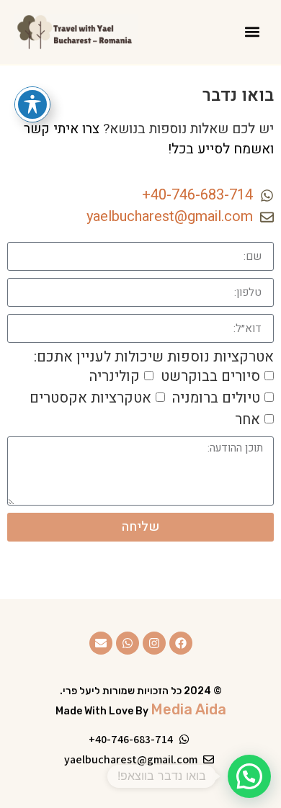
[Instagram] (154, 643)
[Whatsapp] (127, 643)
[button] (252, 32)
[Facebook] (180, 643)
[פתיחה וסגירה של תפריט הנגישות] (32, 104)
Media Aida (188, 709)
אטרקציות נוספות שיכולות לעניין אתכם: (154, 357)
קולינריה (114, 376)
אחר (247, 419)
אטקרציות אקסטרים (90, 397)
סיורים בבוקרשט (210, 376)
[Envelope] (100, 643)
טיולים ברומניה (216, 397)
